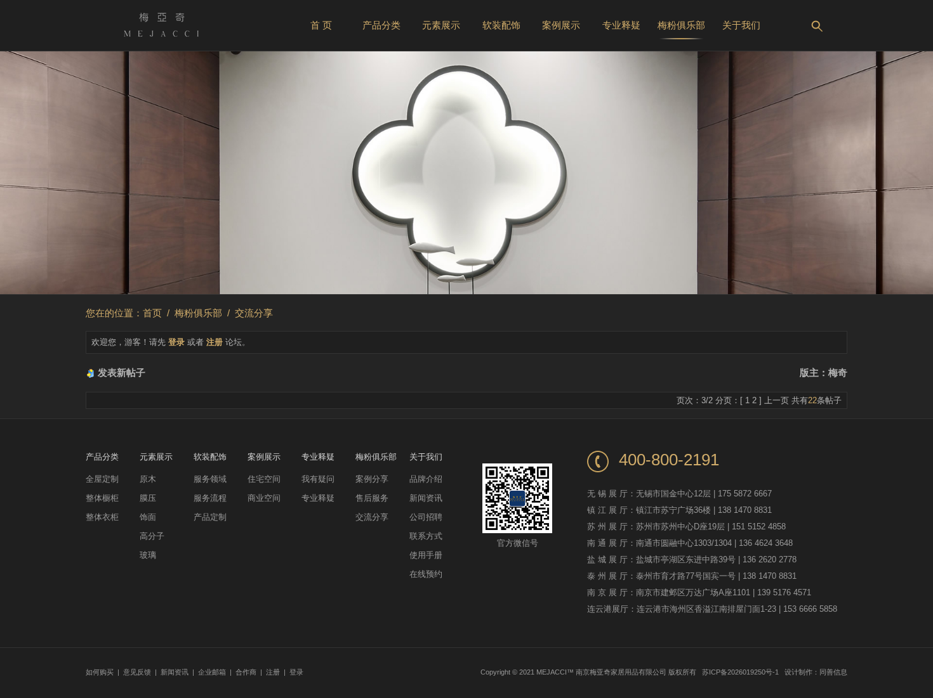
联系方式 (425, 536)
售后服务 (371, 498)
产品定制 (210, 517)
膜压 (148, 498)
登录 (176, 342)
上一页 (776, 400)
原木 (148, 479)
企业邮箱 (212, 672)
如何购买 (100, 672)
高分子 (152, 536)
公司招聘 (425, 517)
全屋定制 (102, 479)
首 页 (321, 25)
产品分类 (381, 25)
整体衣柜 (102, 517)
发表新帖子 (121, 372)
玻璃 (148, 555)
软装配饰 (501, 25)
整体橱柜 (102, 498)
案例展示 (561, 25)
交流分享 (254, 312)
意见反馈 (137, 672)
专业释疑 (621, 25)
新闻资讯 (425, 498)
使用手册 (425, 555)
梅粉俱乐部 (681, 25)
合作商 (245, 672)
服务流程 (210, 498)
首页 (152, 312)
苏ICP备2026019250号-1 (740, 672)
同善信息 (833, 672)
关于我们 (741, 25)
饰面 (148, 517)
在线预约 (425, 574)
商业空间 (264, 498)
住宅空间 (264, 479)
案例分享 (371, 479)
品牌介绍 (425, 479)
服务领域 (210, 479)
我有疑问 (317, 479)
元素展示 (441, 25)
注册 (214, 342)
